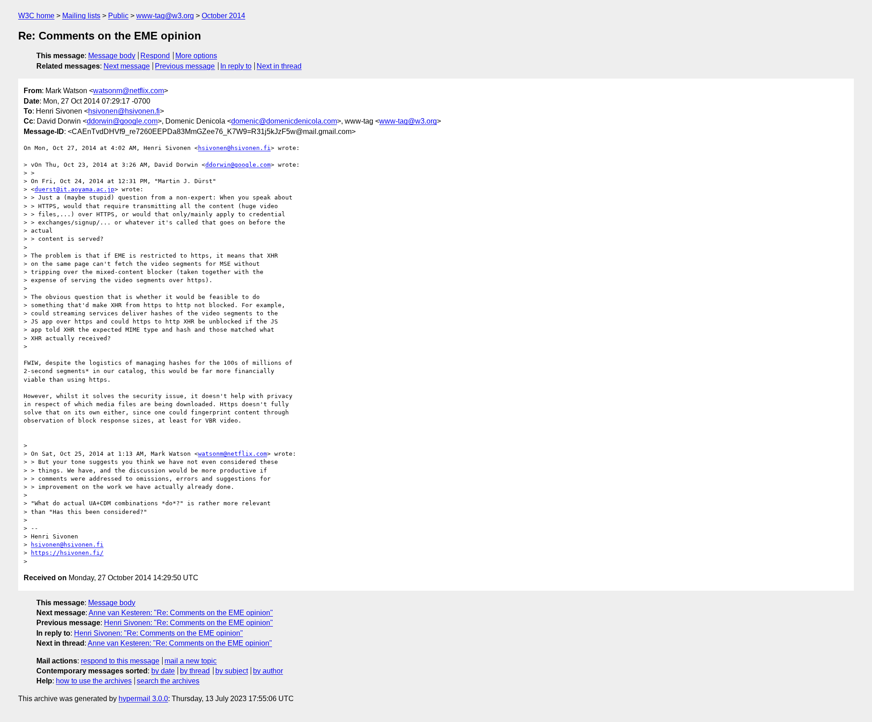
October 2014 (223, 16)
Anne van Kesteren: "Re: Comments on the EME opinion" (181, 613)
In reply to (236, 66)
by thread (195, 671)
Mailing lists (81, 16)
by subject (231, 671)
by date (163, 671)
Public (118, 16)
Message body (111, 56)
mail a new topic (190, 661)
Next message (127, 66)
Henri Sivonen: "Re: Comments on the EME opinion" (188, 623)
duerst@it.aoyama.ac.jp (74, 189)
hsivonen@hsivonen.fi (124, 111)
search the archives (168, 681)
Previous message (185, 66)
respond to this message (120, 661)
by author (268, 671)
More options (196, 56)
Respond (155, 56)
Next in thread (279, 66)
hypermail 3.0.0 (143, 698)
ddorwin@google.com (122, 121)
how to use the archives (94, 681)
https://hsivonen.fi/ (67, 552)
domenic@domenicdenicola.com (284, 121)
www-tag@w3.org (165, 16)
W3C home (36, 16)
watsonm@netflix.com (128, 91)
